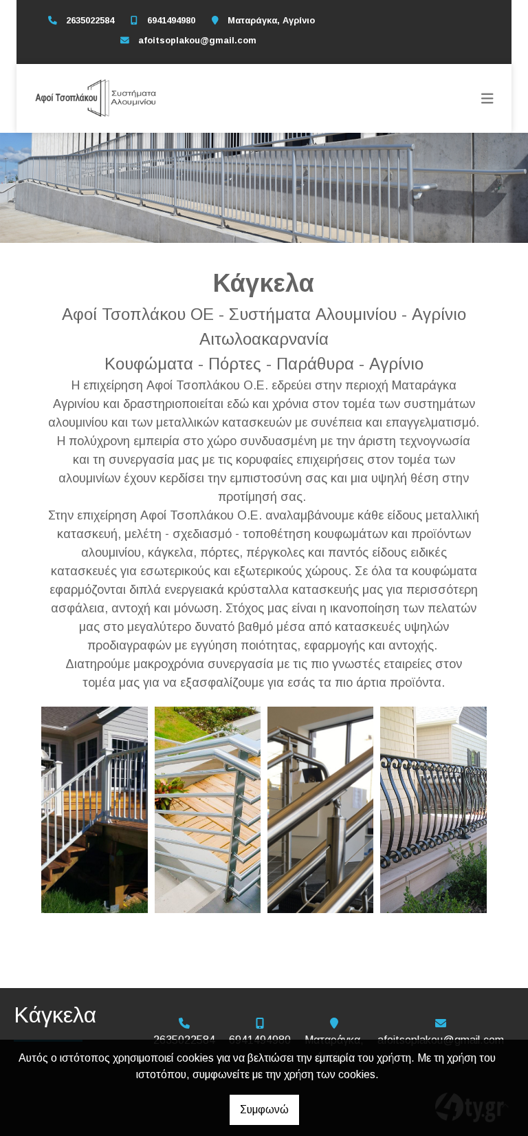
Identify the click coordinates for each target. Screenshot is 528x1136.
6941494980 (171, 20)
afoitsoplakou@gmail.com (197, 40)
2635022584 (90, 20)
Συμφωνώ (264, 1109)
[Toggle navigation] (487, 98)
